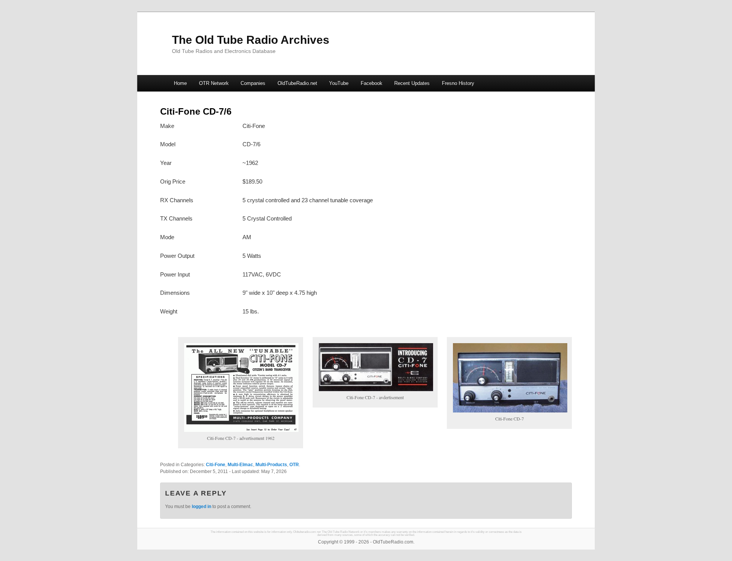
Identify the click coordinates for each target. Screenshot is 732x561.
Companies (253, 83)
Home (180, 83)
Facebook (371, 83)
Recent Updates (412, 83)
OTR (294, 464)
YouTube (338, 83)
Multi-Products (271, 464)
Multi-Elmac (240, 464)
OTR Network (214, 83)
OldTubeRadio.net (297, 83)
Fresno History (458, 83)
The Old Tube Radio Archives (250, 40)
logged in (201, 506)
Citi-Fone (215, 464)
